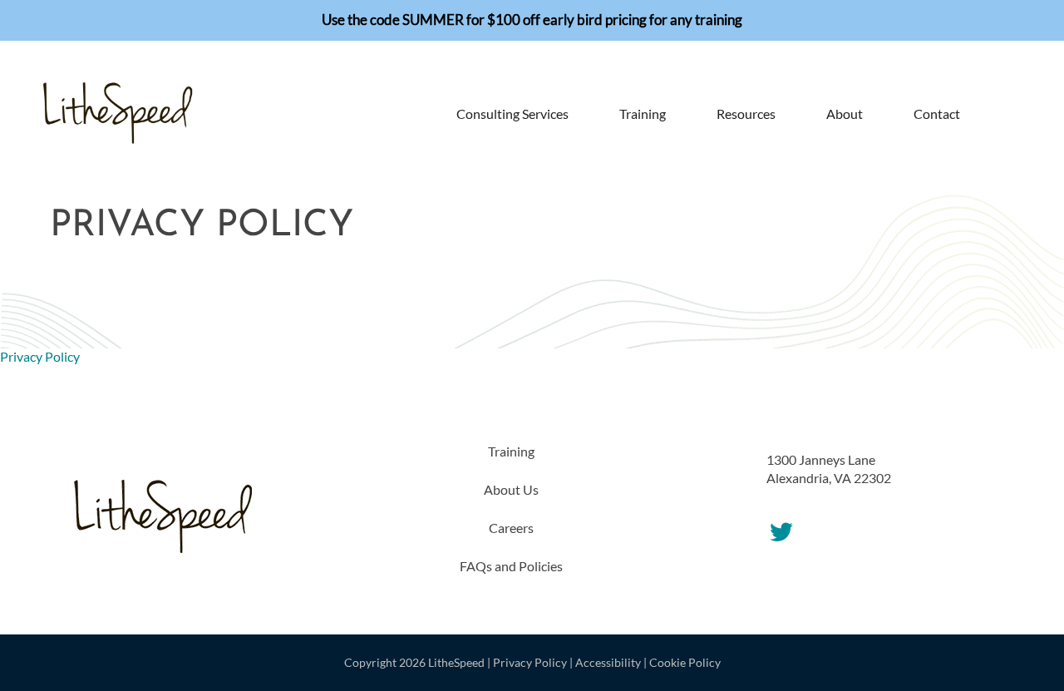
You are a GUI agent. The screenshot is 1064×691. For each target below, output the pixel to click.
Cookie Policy (685, 662)
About (844, 113)
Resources (746, 113)
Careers (511, 528)
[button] (996, 114)
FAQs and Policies (511, 566)
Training (642, 113)
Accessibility (608, 662)
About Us (511, 489)
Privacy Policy (40, 356)
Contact (937, 113)
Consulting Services (512, 113)
